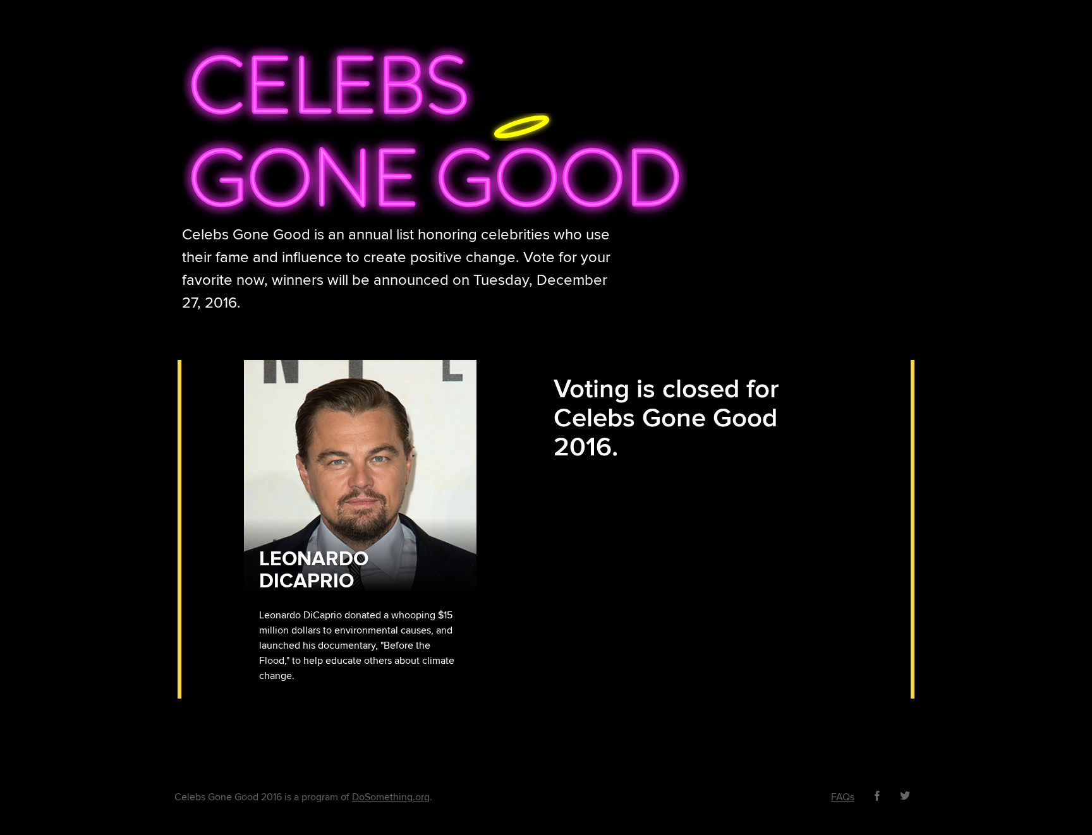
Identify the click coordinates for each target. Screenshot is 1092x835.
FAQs (842, 797)
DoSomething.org (391, 797)
